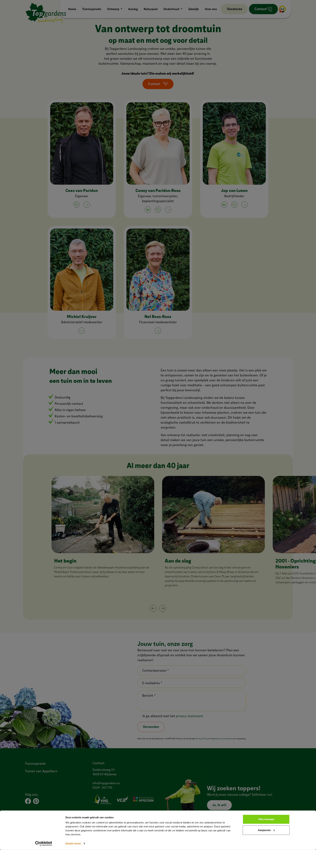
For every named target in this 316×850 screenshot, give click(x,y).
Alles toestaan (266, 819)
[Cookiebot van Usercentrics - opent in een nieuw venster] (43, 843)
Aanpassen (264, 830)
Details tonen (73, 843)
